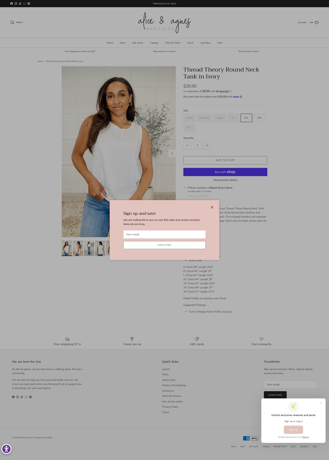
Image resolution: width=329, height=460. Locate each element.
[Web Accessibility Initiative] (6, 449)
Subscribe (164, 245)
